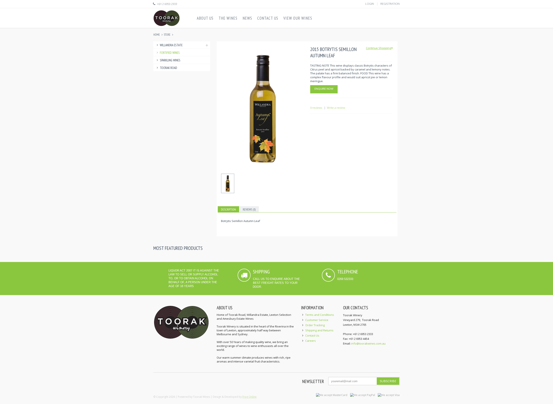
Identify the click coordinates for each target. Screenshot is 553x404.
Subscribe (388, 381)
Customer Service (316, 320)
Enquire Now (324, 89)
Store (167, 35)
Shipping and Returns (319, 330)
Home (156, 35)
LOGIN (369, 4)
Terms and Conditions (319, 315)
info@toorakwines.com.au (368, 343)
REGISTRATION (390, 4)
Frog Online (249, 397)
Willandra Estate (171, 45)
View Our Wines (297, 18)
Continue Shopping (379, 48)
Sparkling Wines (170, 60)
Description (228, 209)
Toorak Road (168, 68)
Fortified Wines (170, 53)
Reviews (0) (249, 209)
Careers (310, 341)
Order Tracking (315, 325)
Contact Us (312, 335)
